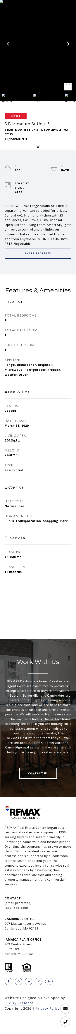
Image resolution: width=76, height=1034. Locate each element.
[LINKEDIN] (28, 981)
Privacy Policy (48, 1008)
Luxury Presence (19, 1003)
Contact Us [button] (38, 773)
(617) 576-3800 (16, 908)
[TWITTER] (38, 981)
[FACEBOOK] (8, 981)
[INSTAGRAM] (18, 981)
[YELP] (49, 981)
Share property (38, 253)
